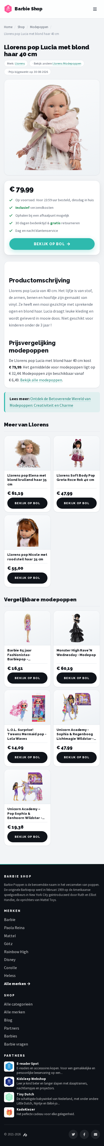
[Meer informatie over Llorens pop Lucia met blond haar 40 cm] (52, 127)
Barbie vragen (16, 1044)
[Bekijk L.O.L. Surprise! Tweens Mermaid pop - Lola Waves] (27, 707)
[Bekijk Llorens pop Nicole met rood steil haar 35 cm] (27, 532)
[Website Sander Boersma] (25, 1134)
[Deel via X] (73, 1134)
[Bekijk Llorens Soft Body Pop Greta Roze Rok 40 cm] (77, 453)
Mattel (10, 935)
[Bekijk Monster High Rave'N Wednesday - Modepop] (77, 628)
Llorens (20, 63)
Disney (9, 959)
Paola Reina (14, 927)
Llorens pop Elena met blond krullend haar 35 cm (27, 480)
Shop (21, 27)
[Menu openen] (95, 9)
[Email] (95, 1134)
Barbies (10, 1035)
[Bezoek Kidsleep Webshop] (9, 1082)
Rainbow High (16, 951)
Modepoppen (39, 27)
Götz (8, 943)
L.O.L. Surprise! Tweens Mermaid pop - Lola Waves (26, 734)
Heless (10, 975)
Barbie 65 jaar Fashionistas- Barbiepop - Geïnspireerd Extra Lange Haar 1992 (23, 659)
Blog (8, 1019)
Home (8, 27)
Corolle (10, 967)
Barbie (9, 919)
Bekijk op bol (49, 244)
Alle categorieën (18, 1004)
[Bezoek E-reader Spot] (9, 1066)
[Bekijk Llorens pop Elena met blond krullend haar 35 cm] (27, 453)
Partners (11, 1028)
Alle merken (14, 1011)
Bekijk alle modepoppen (41, 379)
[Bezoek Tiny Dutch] (9, 1097)
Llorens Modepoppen (67, 63)
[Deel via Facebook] (84, 1134)
